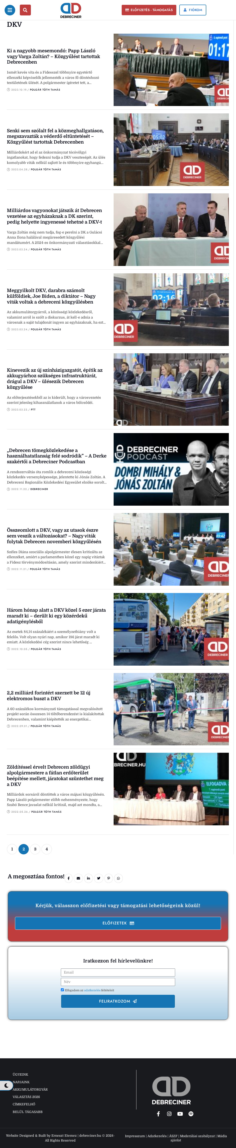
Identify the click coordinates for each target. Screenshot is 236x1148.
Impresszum (135, 1136)
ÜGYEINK (20, 1074)
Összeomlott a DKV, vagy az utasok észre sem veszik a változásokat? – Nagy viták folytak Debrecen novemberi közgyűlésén (54, 536)
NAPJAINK (21, 1082)
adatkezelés (92, 990)
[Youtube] (180, 1113)
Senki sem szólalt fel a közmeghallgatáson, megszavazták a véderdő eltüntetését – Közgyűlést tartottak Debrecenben (55, 136)
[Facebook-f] (158, 1113)
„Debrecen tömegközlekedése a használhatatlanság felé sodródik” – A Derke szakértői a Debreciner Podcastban (56, 456)
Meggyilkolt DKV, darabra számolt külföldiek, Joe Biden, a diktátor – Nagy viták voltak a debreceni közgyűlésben (51, 296)
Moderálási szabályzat (197, 1136)
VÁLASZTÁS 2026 (26, 1097)
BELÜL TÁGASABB (28, 1112)
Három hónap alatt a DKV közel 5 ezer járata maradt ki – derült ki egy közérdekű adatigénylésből (56, 616)
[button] (149, 10)
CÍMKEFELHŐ (24, 1104)
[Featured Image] (171, 70)
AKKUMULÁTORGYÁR (30, 1089)
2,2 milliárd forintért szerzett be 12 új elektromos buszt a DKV (48, 695)
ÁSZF (173, 1136)
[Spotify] (190, 1113)
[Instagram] (169, 1113)
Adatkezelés (157, 1136)
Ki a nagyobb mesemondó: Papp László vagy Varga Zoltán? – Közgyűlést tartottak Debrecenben (53, 56)
